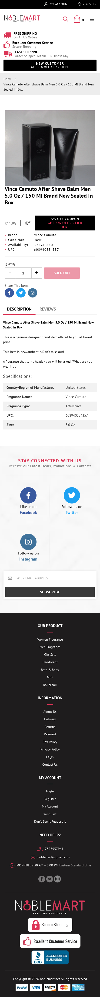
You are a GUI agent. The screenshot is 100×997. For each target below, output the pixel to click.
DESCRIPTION (19, 309)
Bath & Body (50, 670)
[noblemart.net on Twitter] (50, 878)
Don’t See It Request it (50, 821)
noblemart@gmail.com (53, 857)
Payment (50, 734)
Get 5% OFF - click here (65, 223)
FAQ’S (50, 757)
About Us (50, 712)
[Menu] (92, 19)
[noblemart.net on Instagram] (58, 878)
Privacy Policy (50, 749)
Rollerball (50, 685)
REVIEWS (48, 309)
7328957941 (54, 849)
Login (50, 791)
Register (90, 4)
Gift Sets (50, 654)
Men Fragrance (50, 647)
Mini (50, 677)
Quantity (10, 264)
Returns (50, 727)
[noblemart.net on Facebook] (42, 878)
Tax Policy (50, 742)
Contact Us (50, 764)
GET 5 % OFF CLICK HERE (50, 65)
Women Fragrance (50, 639)
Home (7, 79)
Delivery (50, 719)
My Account (59, 4)
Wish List (50, 814)
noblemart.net (50, 979)
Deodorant (50, 662)
